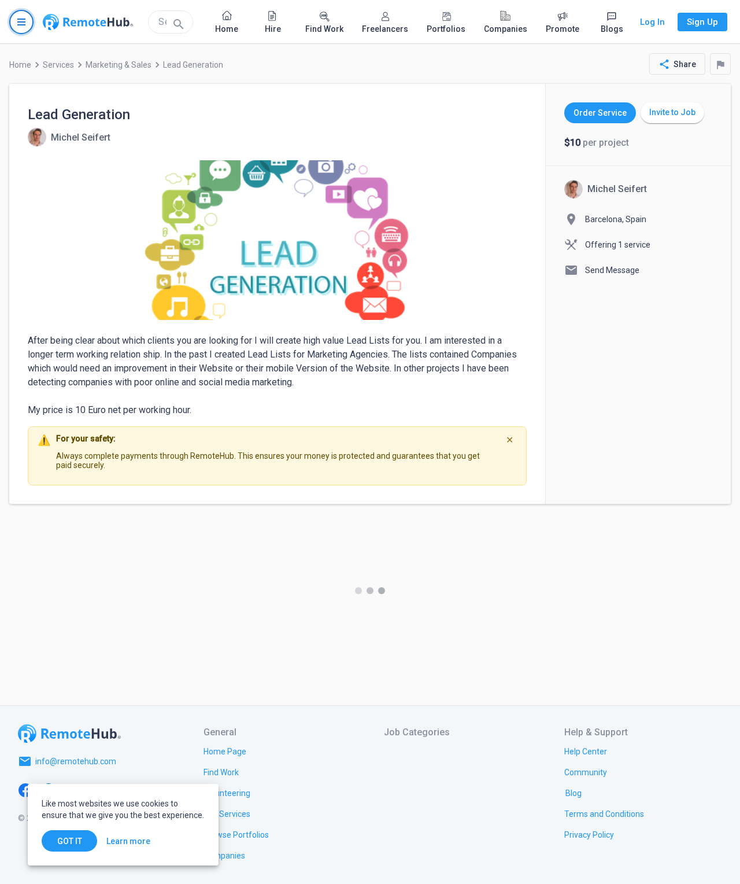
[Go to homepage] (88, 22)
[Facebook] (25, 789)
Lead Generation (193, 64)
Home (20, 64)
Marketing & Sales (118, 64)
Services (58, 64)
